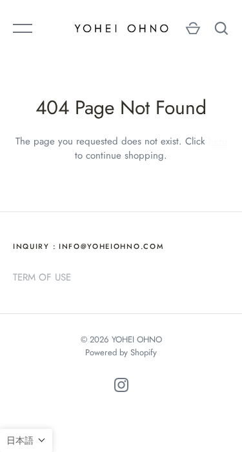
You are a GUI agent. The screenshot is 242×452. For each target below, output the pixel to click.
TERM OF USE (42, 277)
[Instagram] (121, 387)
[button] (26, 440)
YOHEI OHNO (137, 339)
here (217, 141)
